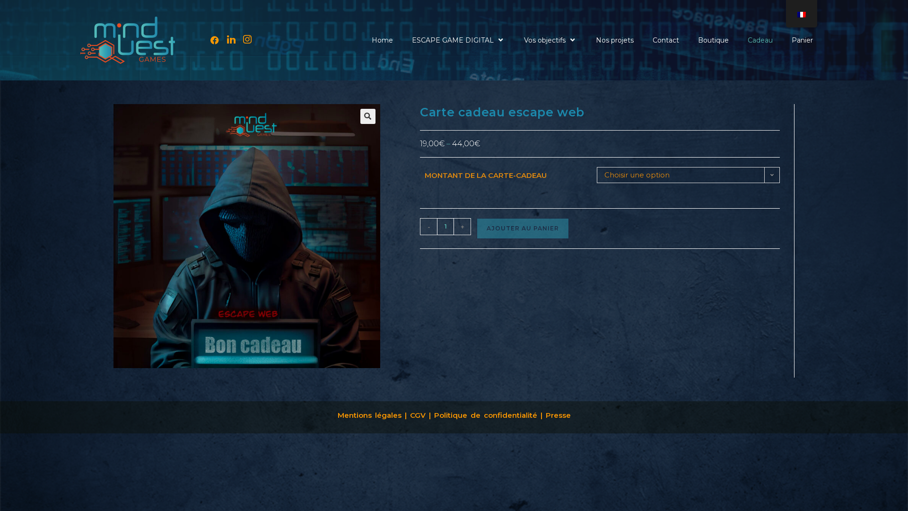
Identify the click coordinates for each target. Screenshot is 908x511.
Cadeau (760, 40)
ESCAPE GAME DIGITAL (453, 40)
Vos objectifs (545, 40)
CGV (419, 415)
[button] (367, 116)
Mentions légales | (372, 415)
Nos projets (615, 40)
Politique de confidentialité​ (485, 415)
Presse (558, 415)
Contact (666, 40)
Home (382, 40)
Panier (802, 40)
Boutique (713, 40)
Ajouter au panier (523, 228)
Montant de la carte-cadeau (486, 175)
